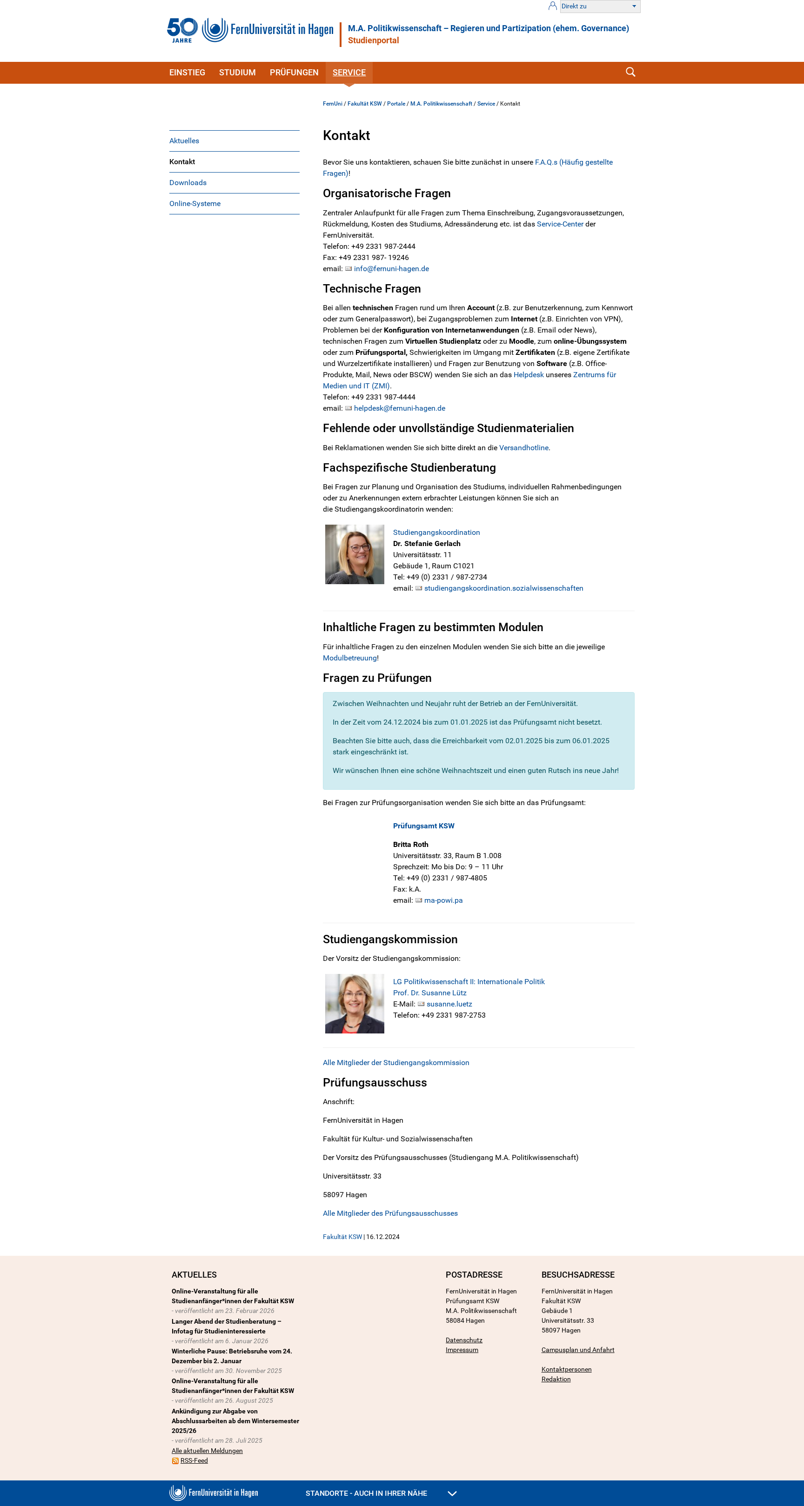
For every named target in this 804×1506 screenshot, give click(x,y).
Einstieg (187, 72)
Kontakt (182, 161)
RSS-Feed (194, 1460)
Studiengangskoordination (436, 532)
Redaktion (556, 1379)
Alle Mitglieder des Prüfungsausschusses (390, 1213)
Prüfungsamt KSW (424, 825)
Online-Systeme (195, 203)
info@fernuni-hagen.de (391, 268)
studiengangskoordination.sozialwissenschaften (503, 588)
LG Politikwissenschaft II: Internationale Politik (469, 981)
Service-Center (560, 224)
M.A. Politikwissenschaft (441, 103)
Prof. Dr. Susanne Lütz (430, 992)
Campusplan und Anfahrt (578, 1349)
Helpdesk (530, 374)
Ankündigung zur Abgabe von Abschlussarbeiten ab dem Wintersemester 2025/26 (235, 1420)
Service (349, 72)
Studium (237, 72)
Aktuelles (184, 140)
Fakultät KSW (365, 103)
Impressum (462, 1349)
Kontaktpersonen (567, 1369)
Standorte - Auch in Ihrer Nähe (367, 1493)
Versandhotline (524, 447)
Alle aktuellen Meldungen (207, 1450)
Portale (396, 103)
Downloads (188, 182)
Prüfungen (294, 72)
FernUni (332, 103)
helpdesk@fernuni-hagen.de (399, 408)
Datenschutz (464, 1340)
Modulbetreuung (350, 657)
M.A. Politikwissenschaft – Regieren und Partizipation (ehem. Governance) (488, 28)
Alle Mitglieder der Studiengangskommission (396, 1062)
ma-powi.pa (443, 900)
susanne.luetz (449, 1004)
